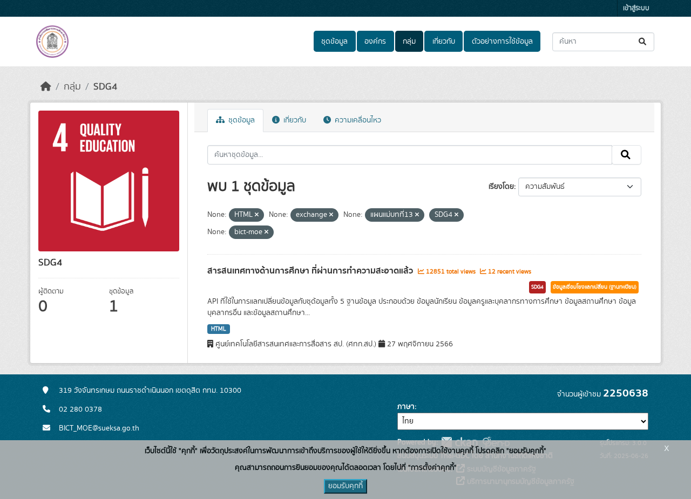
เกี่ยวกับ (443, 41)
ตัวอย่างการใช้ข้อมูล (502, 41)
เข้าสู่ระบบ (636, 8)
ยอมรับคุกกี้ (345, 486)
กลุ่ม (409, 41)
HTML (218, 329)
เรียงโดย (501, 186)
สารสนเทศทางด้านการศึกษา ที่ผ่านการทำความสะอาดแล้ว (311, 271)
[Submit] (643, 41)
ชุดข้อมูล (334, 41)
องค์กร (375, 41)
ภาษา (406, 406)
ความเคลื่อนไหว (357, 120)
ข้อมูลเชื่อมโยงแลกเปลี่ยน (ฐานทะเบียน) (594, 287)
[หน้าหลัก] (45, 87)
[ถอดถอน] (257, 215)
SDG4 (105, 87)
